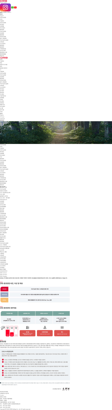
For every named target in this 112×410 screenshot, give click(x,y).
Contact (5, 2)
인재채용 (2, 26)
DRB (1, 19)
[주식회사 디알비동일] (3, 1)
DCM (1, 2)
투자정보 (2, 24)
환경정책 (2, 45)
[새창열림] (5, 7)
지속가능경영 (3, 17)
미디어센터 (2, 28)
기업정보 (2, 21)
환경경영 (2, 29)
